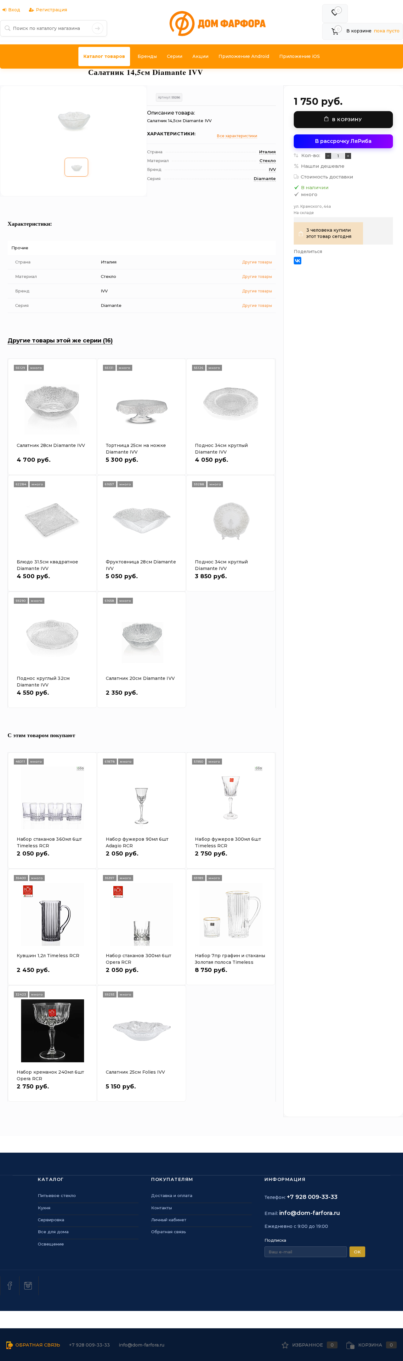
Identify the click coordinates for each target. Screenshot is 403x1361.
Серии (174, 56)
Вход (14, 10)
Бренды (147, 56)
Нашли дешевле (322, 166)
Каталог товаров (104, 56)
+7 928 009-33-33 (312, 1197)
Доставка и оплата (171, 1195)
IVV (272, 169)
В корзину (347, 119)
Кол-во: (311, 155)
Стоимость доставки (327, 177)
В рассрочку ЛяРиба (343, 141)
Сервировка (51, 1219)
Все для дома (53, 1231)
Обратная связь (168, 1231)
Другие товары (257, 262)
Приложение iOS (299, 56)
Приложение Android (244, 56)
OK (357, 1251)
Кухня (44, 1207)
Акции (200, 56)
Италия (267, 151)
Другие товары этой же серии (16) (60, 340)
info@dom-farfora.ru (309, 1213)
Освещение (51, 1243)
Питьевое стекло (57, 1195)
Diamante (265, 178)
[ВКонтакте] (297, 260)
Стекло (267, 160)
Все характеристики (237, 135)
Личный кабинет (168, 1219)
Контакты (161, 1207)
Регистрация (51, 10)
